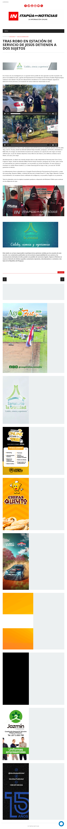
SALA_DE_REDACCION (22, 36)
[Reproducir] (5, 114)
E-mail (38, 6)
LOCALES (61, 272)
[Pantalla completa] (56, 114)
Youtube (32, 6)
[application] (30, 100)
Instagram (35, 6)
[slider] (29, 113)
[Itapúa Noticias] (33, 23)
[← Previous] (5, 279)
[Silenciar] (53, 114)
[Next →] (62, 279)
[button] (30, 100)
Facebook (25, 6)
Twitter (28, 6)
